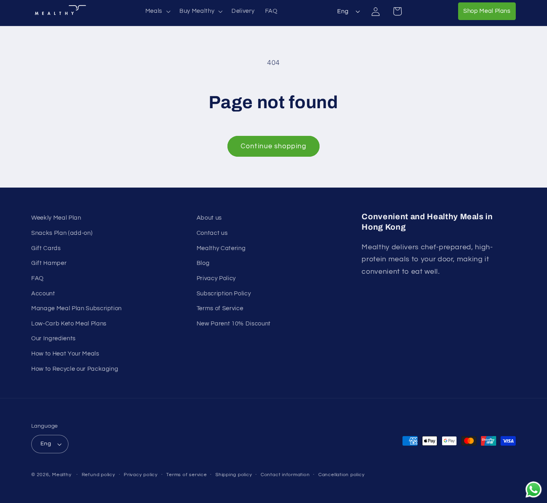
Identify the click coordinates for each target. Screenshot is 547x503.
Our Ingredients (53, 338)
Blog (203, 262)
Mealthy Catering (221, 247)
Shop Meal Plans (489, 10)
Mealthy (61, 474)
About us (209, 217)
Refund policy (98, 474)
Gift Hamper (48, 262)
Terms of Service (220, 308)
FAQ (37, 278)
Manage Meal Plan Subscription (76, 308)
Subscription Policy (224, 293)
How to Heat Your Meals (65, 353)
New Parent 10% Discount (234, 323)
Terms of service (186, 474)
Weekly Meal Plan (56, 217)
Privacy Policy (216, 278)
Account (43, 293)
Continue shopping (273, 146)
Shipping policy (233, 474)
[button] (157, 11)
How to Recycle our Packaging (74, 368)
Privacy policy (141, 474)
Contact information (285, 474)
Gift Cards (46, 247)
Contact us (212, 232)
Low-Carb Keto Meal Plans (69, 323)
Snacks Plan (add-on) (62, 232)
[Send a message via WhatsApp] (533, 489)
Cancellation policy (341, 474)
